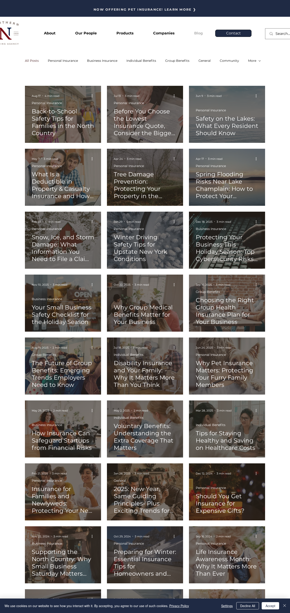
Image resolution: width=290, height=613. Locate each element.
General (204, 61)
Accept (270, 605)
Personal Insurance (63, 61)
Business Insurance (102, 61)
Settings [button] (227, 605)
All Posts (32, 61)
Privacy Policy (179, 605)
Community (229, 61)
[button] (124, 33)
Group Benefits (177, 61)
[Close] (284, 605)
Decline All (247, 605)
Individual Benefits (141, 61)
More (252, 61)
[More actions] (93, 95)
